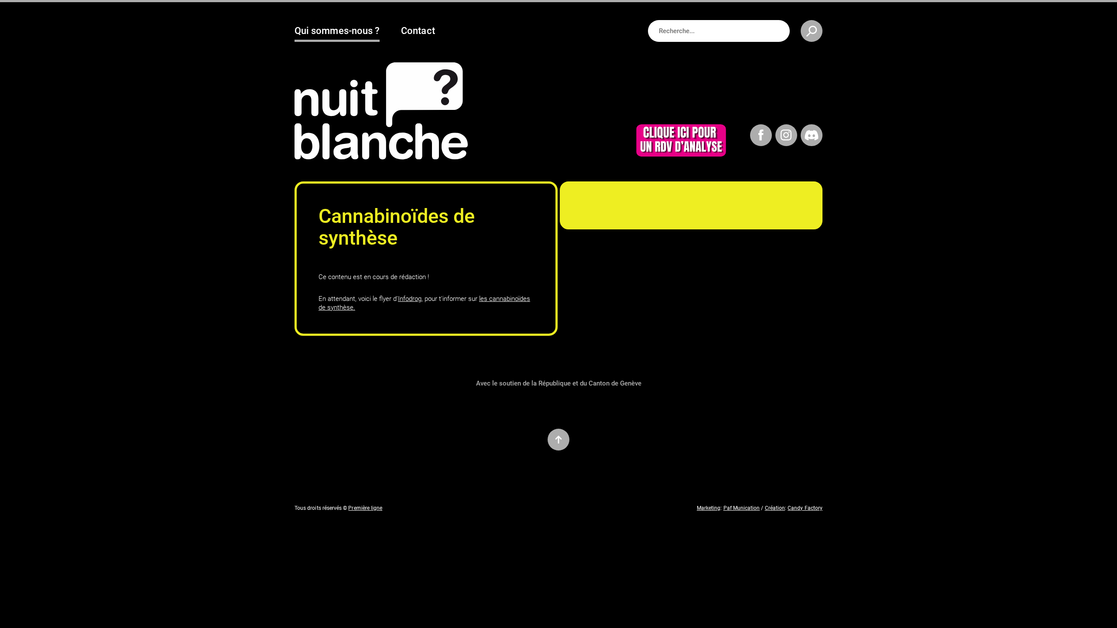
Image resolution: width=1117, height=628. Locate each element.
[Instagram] (786, 136)
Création (775, 508)
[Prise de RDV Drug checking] (681, 142)
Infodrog (409, 299)
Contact (418, 30)
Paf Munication (741, 508)
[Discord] (811, 136)
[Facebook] (761, 136)
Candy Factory (805, 508)
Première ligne (365, 508)
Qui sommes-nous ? (337, 30)
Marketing (709, 508)
